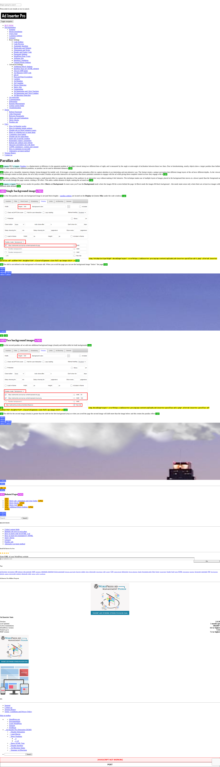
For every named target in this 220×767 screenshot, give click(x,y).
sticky (29, 574)
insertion (192, 572)
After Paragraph (15, 114)
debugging (125, 572)
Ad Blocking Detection (22, 95)
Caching (17, 79)
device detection (133, 572)
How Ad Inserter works (17, 126)
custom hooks (117, 572)
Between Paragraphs (16, 116)
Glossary (12, 38)
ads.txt (16, 75)
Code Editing (18, 42)
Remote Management (17, 104)
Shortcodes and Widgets (22, 48)
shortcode (25, 574)
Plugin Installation (15, 32)
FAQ (6, 124)
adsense (20, 572)
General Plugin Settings (22, 62)
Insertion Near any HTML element (26, 69)
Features (12, 30)
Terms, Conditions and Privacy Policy (18, 712)
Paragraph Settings (20, 54)
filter (153, 572)
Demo (7, 110)
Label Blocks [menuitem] (15, 734)
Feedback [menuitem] (12, 728)
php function (214, 572)
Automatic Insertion (21, 46)
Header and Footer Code (23, 52)
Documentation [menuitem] (14, 721)
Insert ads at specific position (19, 139)
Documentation (10, 27)
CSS (112, 572)
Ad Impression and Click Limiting (26, 93)
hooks (176, 572)
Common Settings (15, 36)
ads (16, 572)
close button (99, 572)
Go (207, 561)
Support (7, 705)
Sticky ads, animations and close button (23, 501)
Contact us (8, 155)
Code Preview (19, 44)
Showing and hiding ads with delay (22, 145)
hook (172, 572)
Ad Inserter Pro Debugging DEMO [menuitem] (19, 730)
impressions (186, 572)
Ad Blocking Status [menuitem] (18, 748)
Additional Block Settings (23, 67)
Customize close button (17, 134)
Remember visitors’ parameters (20, 141)
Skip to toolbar (5, 715)
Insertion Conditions (21, 60)
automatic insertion (47, 572)
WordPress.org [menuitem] (14, 719)
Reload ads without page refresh (20, 143)
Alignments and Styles (22, 50)
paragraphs (204, 572)
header (169, 572)
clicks (87, 572)
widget (37, 574)
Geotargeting (18, 89)
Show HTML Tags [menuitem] (18, 743)
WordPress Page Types (22, 56)
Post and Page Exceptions (23, 77)
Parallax (23, 166)
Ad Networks (14, 97)
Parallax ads (13, 122)
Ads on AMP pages (21, 71)
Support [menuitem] (12, 726)
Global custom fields (16, 106)
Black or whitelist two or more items (22, 132)
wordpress (42, 574)
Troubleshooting (15, 108)
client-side (92, 572)
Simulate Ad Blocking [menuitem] (19, 750)
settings (18, 574)
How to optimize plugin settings (20, 128)
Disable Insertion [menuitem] (17, 746)
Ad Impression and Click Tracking (26, 91)
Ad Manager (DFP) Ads (22, 73)
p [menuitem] (15, 739)
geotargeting (163, 572)
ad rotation (11, 572)
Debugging (13, 102)
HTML (180, 572)
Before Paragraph (15, 112)
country (108, 572)
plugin (2, 574)
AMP (33, 572)
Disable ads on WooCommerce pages (22, 130)
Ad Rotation (18, 81)
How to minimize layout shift (19, 149)
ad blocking (3, 572)
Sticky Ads (18, 87)
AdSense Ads (19, 58)
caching (83, 572)
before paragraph (59, 572)
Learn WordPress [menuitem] (15, 723)
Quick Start (13, 34)
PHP (209, 572)
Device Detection (20, 85)
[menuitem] (112, 754)
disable (140, 572)
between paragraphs (70, 572)
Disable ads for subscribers (19, 136)
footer (157, 572)
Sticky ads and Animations (18, 118)
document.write (147, 572)
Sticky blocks (14, 120)
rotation (7, 574)
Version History (10, 153)
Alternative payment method (19, 151)
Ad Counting (18, 83)
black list (78, 572)
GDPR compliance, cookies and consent (23, 147)
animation (38, 572)
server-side (12, 574)
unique (33, 574)
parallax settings (66, 196)
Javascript (198, 572)
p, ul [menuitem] (17, 741)
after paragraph (27, 572)
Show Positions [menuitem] (16, 736)
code (104, 572)
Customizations (14, 99)
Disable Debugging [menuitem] (18, 732)
